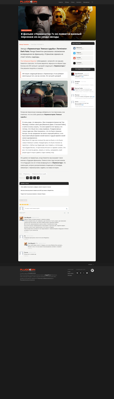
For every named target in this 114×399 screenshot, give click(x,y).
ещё (82, 76)
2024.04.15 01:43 (42, 243)
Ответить (26, 232)
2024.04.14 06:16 (30, 235)
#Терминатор (26, 174)
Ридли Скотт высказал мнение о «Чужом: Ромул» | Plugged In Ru (89, 85)
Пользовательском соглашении (27, 280)
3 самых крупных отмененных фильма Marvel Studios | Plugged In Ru (90, 98)
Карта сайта (70, 273)
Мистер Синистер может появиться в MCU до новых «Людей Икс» (37, 190)
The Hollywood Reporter (28, 61)
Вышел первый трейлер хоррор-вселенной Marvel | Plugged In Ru (89, 78)
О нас (69, 271)
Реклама (70, 275)
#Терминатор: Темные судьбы (39, 174)
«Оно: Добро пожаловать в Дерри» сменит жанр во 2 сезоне (36, 187)
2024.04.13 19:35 (32, 252)
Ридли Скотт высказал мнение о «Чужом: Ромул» (33, 194)
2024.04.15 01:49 (35, 217)
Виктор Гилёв (79, 88)
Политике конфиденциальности (45, 278)
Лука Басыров (79, 73)
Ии (37, 243)
